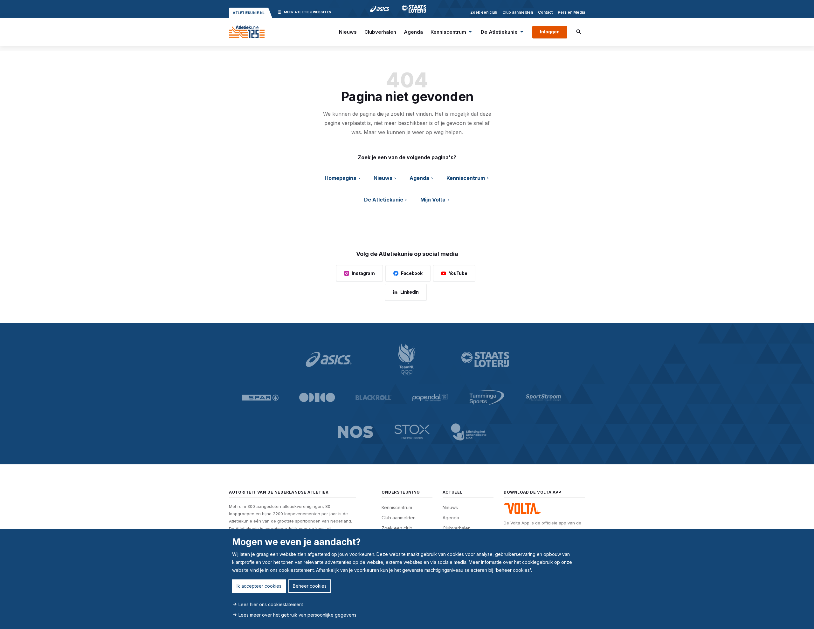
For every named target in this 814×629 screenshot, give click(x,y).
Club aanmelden (517, 12)
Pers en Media (571, 12)
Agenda (413, 32)
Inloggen (550, 31)
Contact (545, 12)
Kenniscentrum (448, 32)
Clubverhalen (380, 32)
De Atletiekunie (499, 32)
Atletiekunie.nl (249, 13)
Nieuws (348, 32)
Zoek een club (483, 12)
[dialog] (407, 579)
